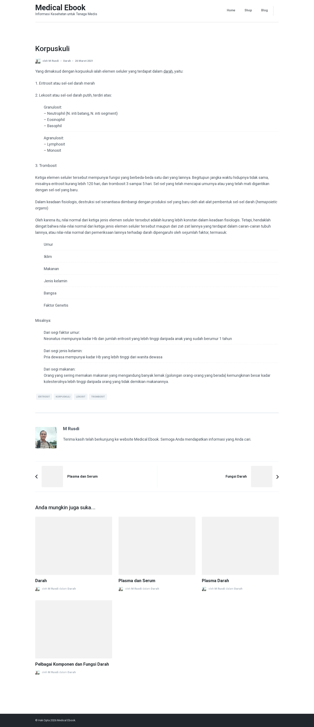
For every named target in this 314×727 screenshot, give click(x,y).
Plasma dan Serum (137, 580)
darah (168, 71)
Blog (264, 10)
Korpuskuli (63, 396)
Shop (248, 10)
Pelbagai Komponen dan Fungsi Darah (72, 664)
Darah (67, 60)
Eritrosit (44, 396)
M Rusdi (53, 60)
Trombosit (98, 396)
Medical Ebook (60, 7)
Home (231, 10)
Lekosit (80, 396)
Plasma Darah (215, 580)
